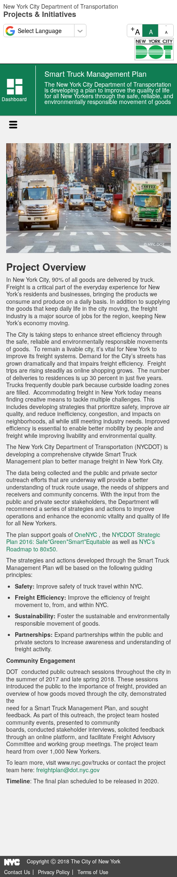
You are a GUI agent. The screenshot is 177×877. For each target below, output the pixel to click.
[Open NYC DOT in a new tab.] (154, 48)
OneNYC (86, 534)
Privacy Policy (54, 872)
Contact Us (17, 872)
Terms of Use (92, 872)
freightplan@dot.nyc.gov (68, 770)
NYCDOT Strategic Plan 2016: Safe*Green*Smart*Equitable (83, 538)
